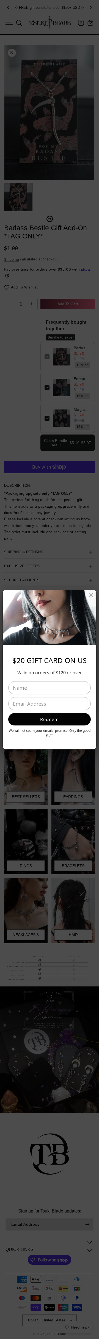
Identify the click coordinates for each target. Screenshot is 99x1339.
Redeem (49, 719)
